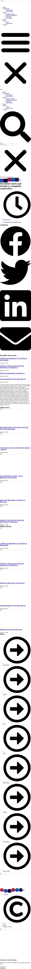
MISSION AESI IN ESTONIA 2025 (11, 629)
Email (1, 966)
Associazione (6, 8)
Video (7, 22)
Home (4, 7)
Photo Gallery (9, 23)
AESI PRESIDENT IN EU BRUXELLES (13, 379)
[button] (15, 58)
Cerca (1, 144)
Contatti (5, 24)
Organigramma (9, 11)
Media (4, 20)
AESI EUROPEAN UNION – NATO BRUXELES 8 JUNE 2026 (11, 476)
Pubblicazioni (9, 18)
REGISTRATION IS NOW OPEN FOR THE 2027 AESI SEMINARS (14, 428)
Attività (5, 12)
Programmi (8, 16)
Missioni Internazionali (11, 15)
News (4, 19)
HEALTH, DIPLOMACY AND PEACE (12, 373)
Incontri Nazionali (10, 14)
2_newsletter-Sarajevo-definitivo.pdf (11, 222)
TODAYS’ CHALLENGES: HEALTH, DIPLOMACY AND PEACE (12, 366)
